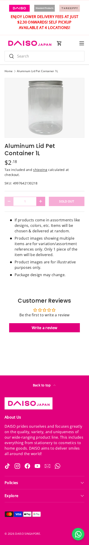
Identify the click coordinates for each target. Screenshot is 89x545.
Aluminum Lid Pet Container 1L (37, 71)
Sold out (66, 201)
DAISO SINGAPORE (27, 534)
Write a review (44, 327)
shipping (40, 170)
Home (9, 71)
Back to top (42, 385)
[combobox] (44, 56)
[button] (59, 43)
